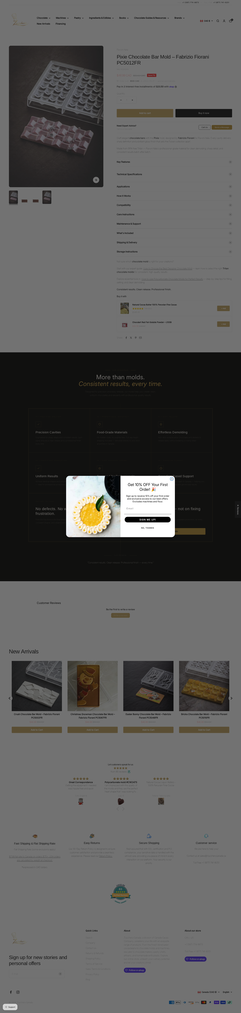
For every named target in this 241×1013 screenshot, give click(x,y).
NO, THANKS (147, 528)
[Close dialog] (171, 479)
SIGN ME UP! (147, 519)
